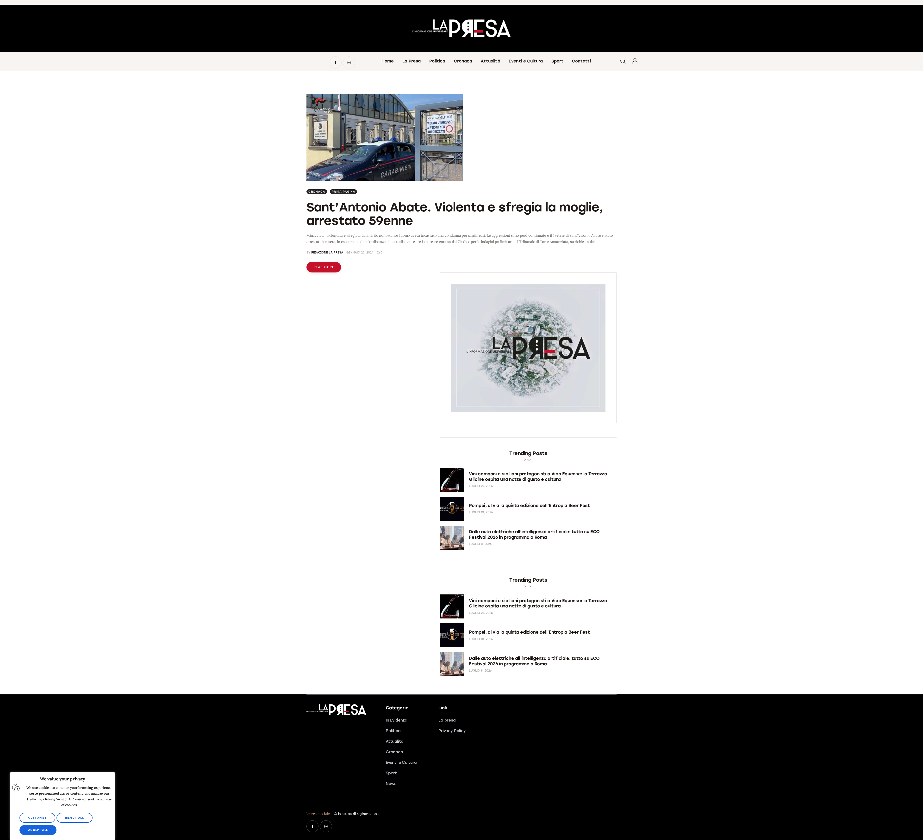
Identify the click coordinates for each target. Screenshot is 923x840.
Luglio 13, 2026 (481, 512)
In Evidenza (396, 720)
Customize (37, 817)
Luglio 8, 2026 (480, 544)
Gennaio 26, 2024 (360, 252)
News (391, 783)
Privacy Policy (452, 731)
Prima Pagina (343, 191)
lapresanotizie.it (319, 813)
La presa (447, 720)
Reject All (74, 817)
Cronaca (316, 191)
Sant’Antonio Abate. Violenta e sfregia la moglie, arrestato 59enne (454, 214)
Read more (324, 267)
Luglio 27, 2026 (481, 486)
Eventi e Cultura (401, 762)
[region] (62, 806)
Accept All (38, 830)
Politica (393, 731)
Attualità (394, 741)
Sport (391, 773)
